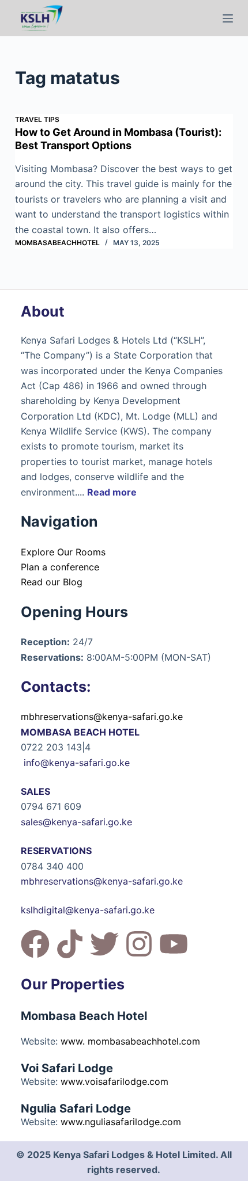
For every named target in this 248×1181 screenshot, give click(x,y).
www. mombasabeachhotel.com (130, 1041)
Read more (112, 492)
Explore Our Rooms (63, 552)
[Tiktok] (69, 943)
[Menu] (228, 18)
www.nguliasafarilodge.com (121, 1121)
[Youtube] (173, 943)
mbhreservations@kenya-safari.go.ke (102, 716)
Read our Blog (51, 582)
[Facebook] (35, 943)
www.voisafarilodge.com (114, 1081)
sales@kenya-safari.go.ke (76, 822)
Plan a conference (60, 567)
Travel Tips (37, 119)
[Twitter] (104, 943)
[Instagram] (139, 943)
